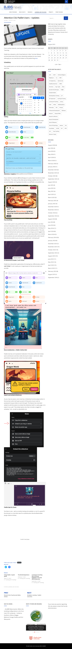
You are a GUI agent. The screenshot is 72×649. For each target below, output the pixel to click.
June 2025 (51, 188)
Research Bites (58, 113)
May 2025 (51, 191)
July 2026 (50, 148)
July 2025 (50, 185)
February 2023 (52, 271)
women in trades (52, 134)
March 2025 (51, 197)
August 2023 (51, 256)
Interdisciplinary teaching (54, 95)
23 (54, 58)
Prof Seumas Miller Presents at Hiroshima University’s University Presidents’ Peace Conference (36, 628)
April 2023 (51, 265)
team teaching (56, 131)
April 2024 (51, 231)
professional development (54, 110)
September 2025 (52, 179)
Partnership (51, 107)
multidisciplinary (61, 104)
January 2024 (52, 240)
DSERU (60, 83)
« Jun (56, 64)
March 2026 (51, 160)
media (54, 104)
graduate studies (52, 92)
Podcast (61, 107)
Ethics (63, 86)
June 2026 (51, 151)
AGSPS (54, 74)
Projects (51, 12)
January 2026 (52, 166)
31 (57, 60)
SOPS (66, 128)
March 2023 (51, 268)
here (36, 58)
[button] (25, 35)
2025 (50, 74)
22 (52, 58)
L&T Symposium (52, 98)
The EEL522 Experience (23, 575)
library (61, 101)
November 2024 (52, 210)
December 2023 (52, 243)
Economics (51, 86)
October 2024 (52, 213)
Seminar (61, 125)
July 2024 (50, 222)
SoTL (50, 131)
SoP (62, 128)
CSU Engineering (52, 80)
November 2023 (52, 246)
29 (52, 60)
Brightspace (51, 77)
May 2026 (51, 154)
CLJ (56, 77)
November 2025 (52, 173)
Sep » (59, 64)
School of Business (53, 122)
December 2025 (52, 170)
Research (30, 12)
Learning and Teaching (40, 12)
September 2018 (52, 277)
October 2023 (52, 250)
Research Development (53, 119)
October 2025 (52, 176)
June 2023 (51, 259)
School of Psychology (53, 125)
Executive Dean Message (54, 89)
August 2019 (51, 274)
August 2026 (51, 145)
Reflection (64, 110)
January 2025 (52, 203)
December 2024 (52, 206)
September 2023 (52, 253)
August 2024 (51, 219)
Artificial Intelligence (62, 74)
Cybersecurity (60, 80)
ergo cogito (57, 86)
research (51, 113)
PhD (56, 107)
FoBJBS (62, 89)
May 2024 (51, 228)
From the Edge (59, 12)
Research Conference (53, 116)
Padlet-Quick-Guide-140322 (10, 562)
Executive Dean (13, 12)
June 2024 (51, 225)
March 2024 (51, 234)
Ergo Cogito (22, 12)
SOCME (57, 128)
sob (66, 125)
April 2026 (51, 157)
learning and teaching (53, 101)
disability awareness (53, 83)
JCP (62, 95)
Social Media (51, 128)
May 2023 (51, 262)
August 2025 (51, 182)
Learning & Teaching (62, 98)
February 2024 (52, 237)
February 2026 (52, 163)
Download (19, 562)
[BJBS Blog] (13, 8)
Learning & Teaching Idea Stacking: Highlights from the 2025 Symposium (37, 577)
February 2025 (52, 200)
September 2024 (52, 216)
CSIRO (60, 77)
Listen (50, 104)
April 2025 (51, 194)
